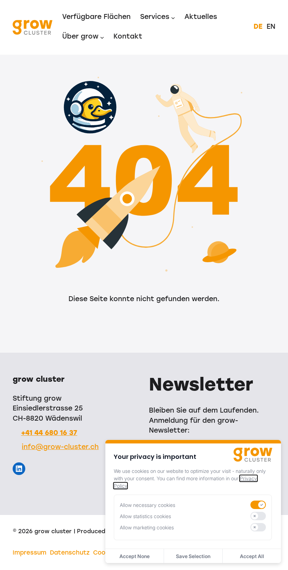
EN (271, 27)
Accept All (252, 556)
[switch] (258, 505)
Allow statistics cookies (145, 516)
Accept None (134, 556)
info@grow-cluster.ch (60, 447)
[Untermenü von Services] (173, 18)
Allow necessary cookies (147, 505)
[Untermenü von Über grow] (102, 37)
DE (258, 27)
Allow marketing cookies (147, 527)
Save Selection (193, 556)
